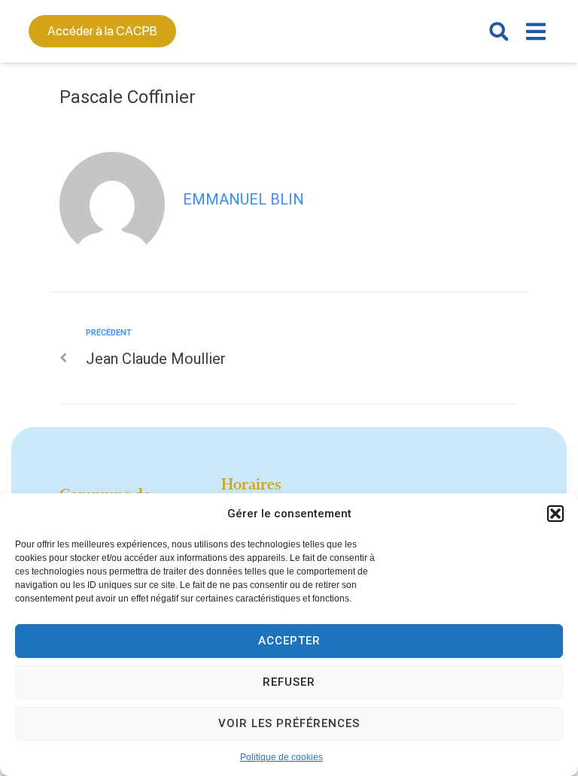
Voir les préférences (289, 723)
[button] (555, 513)
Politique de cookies (281, 757)
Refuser (289, 682)
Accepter (289, 640)
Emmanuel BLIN (243, 199)
